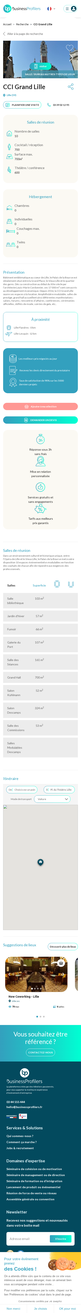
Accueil (7, 24)
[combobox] (52, 799)
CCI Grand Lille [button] (24, 86)
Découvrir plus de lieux (63, 946)
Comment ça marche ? (21, 1142)
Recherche (22, 24)
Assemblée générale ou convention (30, 1199)
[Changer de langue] (51, 8)
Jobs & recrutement (20, 1148)
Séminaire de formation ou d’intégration (34, 1181)
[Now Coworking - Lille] (36, 974)
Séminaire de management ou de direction (35, 1175)
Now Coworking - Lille (24, 996)
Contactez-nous (40, 1052)
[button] (9, 57)
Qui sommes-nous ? (19, 1136)
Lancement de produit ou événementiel (33, 1187)
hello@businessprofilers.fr (24, 1107)
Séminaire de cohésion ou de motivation (34, 1169)
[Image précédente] (9, 974)
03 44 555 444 (15, 1102)
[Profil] (70, 8)
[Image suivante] (63, 974)
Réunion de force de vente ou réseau (31, 1193)
